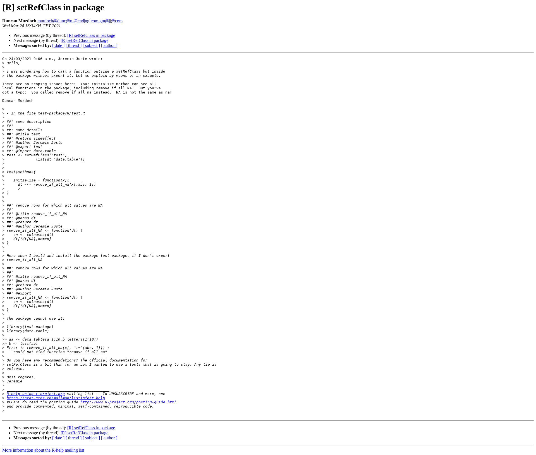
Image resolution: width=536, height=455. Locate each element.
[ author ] (109, 45)
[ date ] (58, 45)
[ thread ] (74, 45)
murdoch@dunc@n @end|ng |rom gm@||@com (80, 20)
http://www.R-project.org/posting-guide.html (128, 402)
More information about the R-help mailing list (43, 450)
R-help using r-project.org (36, 394)
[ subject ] (91, 45)
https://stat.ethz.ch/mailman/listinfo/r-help (56, 398)
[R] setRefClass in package (91, 35)
